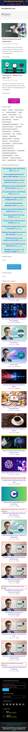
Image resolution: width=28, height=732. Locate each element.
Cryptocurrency (13, 114)
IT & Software (16, 131)
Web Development (11, 160)
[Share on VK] (16, 704)
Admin (17, 300)
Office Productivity (14, 141)
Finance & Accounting (7, 126)
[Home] (1, 15)
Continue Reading (6, 56)
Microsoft (4, 141)
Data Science (5, 117)
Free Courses (18, 126)
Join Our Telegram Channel (14, 101)
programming (20, 150)
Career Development (11, 112)
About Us (22, 723)
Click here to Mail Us (11, 712)
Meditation (17, 138)
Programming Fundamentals (9, 153)
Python (16, 155)
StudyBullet (5, 157)
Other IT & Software (17, 143)
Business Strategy (19, 110)
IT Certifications (6, 134)
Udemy (3, 160)
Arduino (4, 110)
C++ (3, 112)
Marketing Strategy (7, 138)
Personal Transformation (8, 150)
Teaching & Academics (15, 157)
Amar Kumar (17, 322)
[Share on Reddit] (20, 704)
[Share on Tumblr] (23, 704)
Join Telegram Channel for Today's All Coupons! (14, 267)
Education (15, 119)
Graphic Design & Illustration (9, 129)
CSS (20, 114)
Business (11, 110)
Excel (22, 124)
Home (3, 723)
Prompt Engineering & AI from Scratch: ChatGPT (14, 472)
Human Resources (6, 131)
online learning (6, 143)
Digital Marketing (6, 119)
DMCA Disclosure (11, 724)
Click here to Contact (11, 716)
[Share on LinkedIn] (13, 704)
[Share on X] (3, 704)
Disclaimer (16, 723)
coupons (4, 114)
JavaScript (19, 134)
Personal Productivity (8, 148)
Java (14, 134)
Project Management (7, 155)
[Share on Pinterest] (10, 704)
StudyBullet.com (8, 8)
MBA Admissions (7, 15)
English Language (6, 122)
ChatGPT (20, 112)
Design (12, 117)
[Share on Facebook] (7, 704)
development (19, 117)
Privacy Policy (9, 723)
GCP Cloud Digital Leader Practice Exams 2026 (14, 298)
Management (13, 136)
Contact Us (18, 724)
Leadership (5, 136)
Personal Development (8, 145)
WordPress (21, 160)
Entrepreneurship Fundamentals (10, 124)
